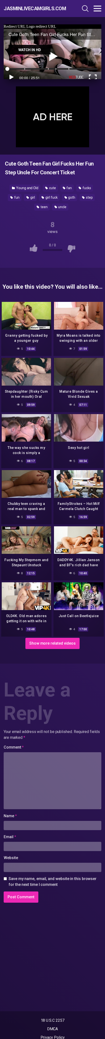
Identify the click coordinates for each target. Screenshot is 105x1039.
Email (10, 837)
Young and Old (26, 188)
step (89, 197)
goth (71, 197)
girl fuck (51, 197)
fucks (86, 188)
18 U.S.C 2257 (52, 1020)
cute (52, 188)
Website (11, 857)
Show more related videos (52, 643)
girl (32, 197)
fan (69, 188)
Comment (14, 747)
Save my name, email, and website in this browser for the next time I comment (52, 881)
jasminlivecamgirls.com (33, 8)
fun (16, 197)
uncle (61, 207)
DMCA (52, 1029)
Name (10, 816)
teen (44, 207)
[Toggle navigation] (97, 8)
